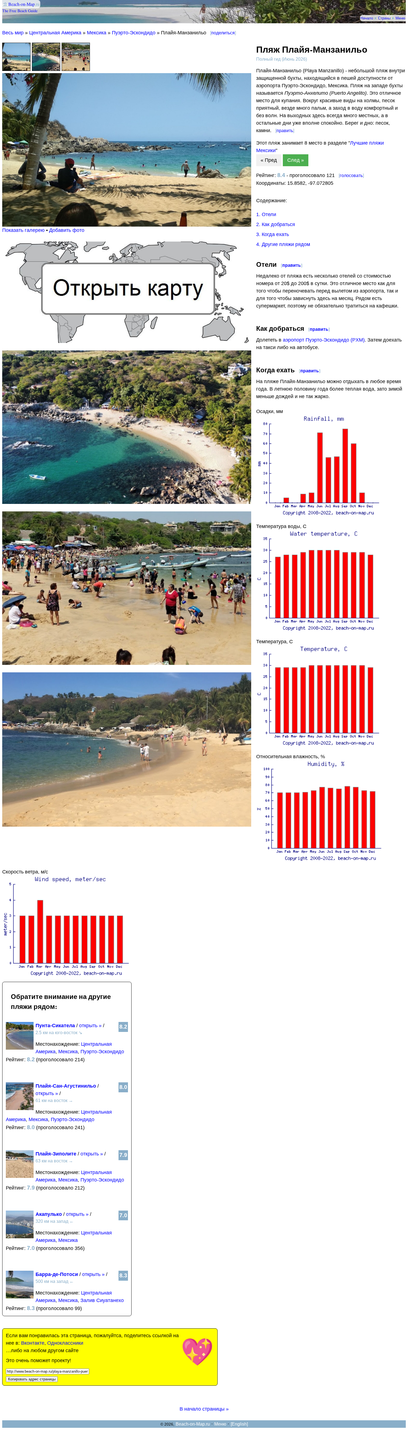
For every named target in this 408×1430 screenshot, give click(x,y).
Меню (400, 18)
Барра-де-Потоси (57, 1274)
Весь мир (13, 32)
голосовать (351, 175)
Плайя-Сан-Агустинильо (66, 1086)
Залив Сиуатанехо (102, 1300)
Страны (384, 18)
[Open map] (126, 341)
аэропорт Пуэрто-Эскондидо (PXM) (324, 340)
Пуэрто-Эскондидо (133, 32)
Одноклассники (65, 1343)
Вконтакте (32, 1343)
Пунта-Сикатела (55, 1025)
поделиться (223, 32)
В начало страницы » (204, 1409)
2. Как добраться (275, 224)
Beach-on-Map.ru (193, 1424)
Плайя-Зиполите (56, 1154)
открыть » (90, 1025)
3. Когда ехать (272, 234)
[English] (239, 1424)
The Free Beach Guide (19, 10)
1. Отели (266, 214)
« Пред (269, 160)
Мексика (96, 32)
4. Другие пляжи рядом (283, 244)
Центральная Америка (55, 32)
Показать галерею (23, 230)
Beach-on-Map (21, 4)
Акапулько (49, 1214)
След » (295, 160)
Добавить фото (66, 230)
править (284, 130)
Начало (367, 18)
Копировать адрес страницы (32, 1379)
